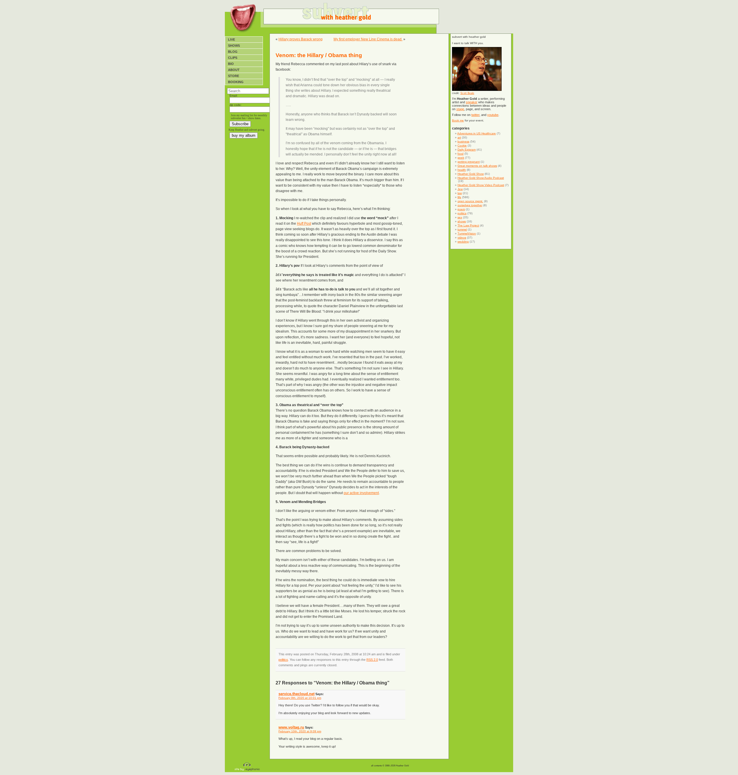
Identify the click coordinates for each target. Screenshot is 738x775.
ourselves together (470, 205)
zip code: (235, 104)
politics (283, 659)
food (461, 153)
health (462, 169)
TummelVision (467, 233)
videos (462, 237)
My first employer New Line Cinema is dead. (368, 39)
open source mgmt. (470, 201)
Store (233, 76)
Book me (458, 120)
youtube (492, 115)
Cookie (462, 145)
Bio (231, 63)
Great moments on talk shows (477, 165)
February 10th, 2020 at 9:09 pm (299, 731)
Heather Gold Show (471, 173)
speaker (471, 102)
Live (231, 39)
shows (462, 221)
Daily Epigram (467, 149)
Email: (233, 95)
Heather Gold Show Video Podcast (481, 185)
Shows (234, 45)
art (459, 137)
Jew (460, 189)
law (460, 193)
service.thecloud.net (296, 694)
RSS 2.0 (372, 659)
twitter (475, 115)
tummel (462, 229)
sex (460, 217)
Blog (233, 51)
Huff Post (304, 224)
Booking (236, 82)
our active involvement (361, 493)
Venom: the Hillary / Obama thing (319, 55)
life (459, 197)
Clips (232, 57)
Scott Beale (467, 93)
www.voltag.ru (291, 727)
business (463, 141)
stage (460, 109)
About (234, 70)
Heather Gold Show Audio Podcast (481, 177)
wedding (463, 241)
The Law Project (468, 225)
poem (461, 209)
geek (461, 157)
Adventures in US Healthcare (476, 133)
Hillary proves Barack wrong (300, 39)
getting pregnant (469, 161)
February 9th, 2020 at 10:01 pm (299, 697)
